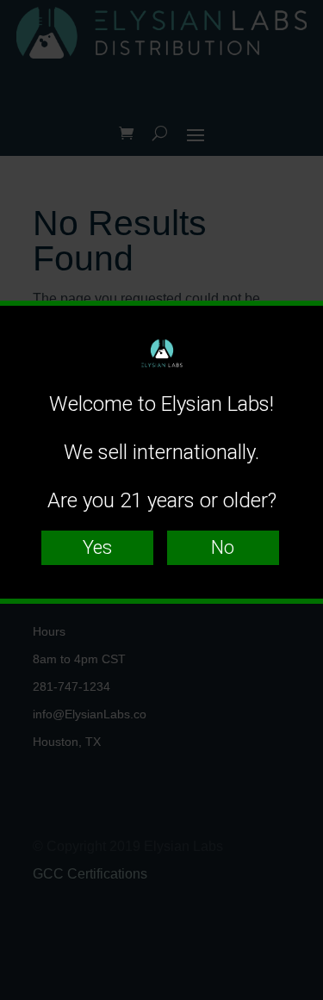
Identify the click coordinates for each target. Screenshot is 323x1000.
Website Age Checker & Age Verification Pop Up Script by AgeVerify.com (301, 995)
